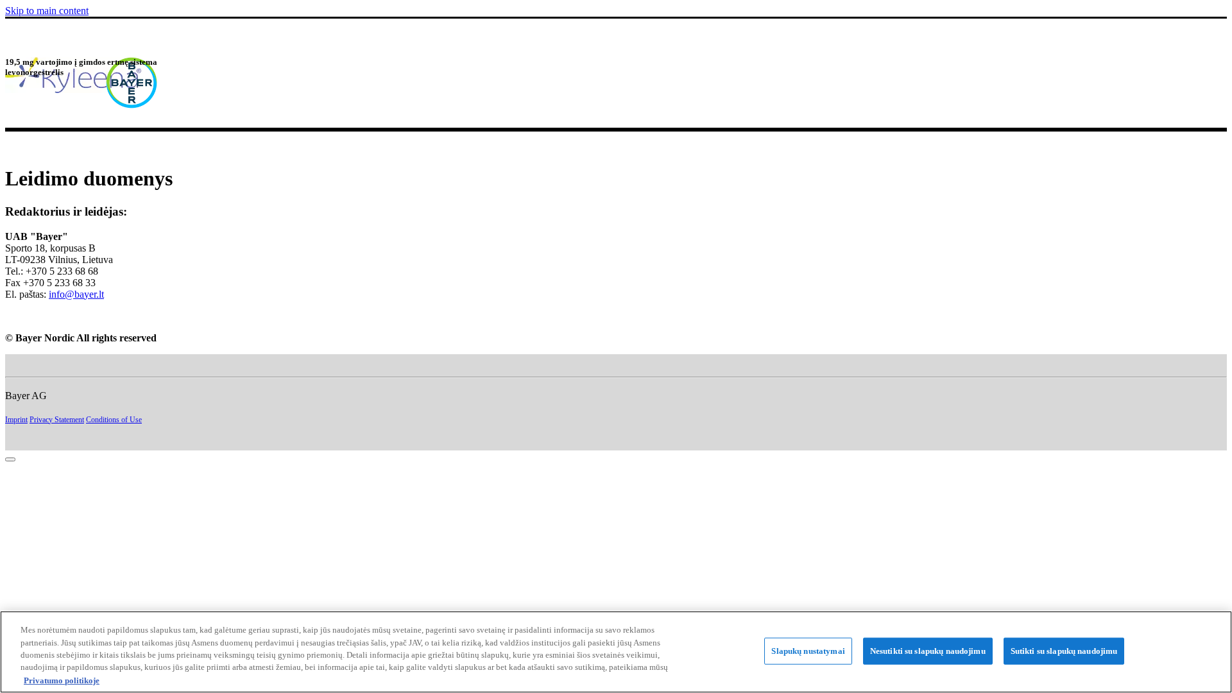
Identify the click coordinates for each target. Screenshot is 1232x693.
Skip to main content (47, 10)
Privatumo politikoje (61, 680)
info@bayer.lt (76, 294)
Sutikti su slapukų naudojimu (1064, 651)
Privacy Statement (57, 419)
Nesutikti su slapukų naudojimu (928, 651)
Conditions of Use (114, 419)
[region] (616, 652)
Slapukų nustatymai (807, 651)
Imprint (16, 419)
